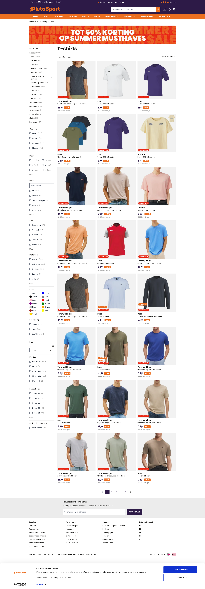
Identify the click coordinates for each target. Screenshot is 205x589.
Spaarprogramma (36, 546)
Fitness (35, 235)
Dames (47, 16)
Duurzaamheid (72, 543)
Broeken (36, 72)
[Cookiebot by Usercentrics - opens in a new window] (20, 584)
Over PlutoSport (72, 525)
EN (140, 539)
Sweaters (37, 94)
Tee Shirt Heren (103, 315)
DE (140, 536)
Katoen (35, 259)
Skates (33, 118)
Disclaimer (62, 554)
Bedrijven (106, 529)
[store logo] (44, 9)
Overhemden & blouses (42, 77)
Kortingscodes (71, 536)
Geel (46, 310)
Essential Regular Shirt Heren (69, 368)
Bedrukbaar (37, 428)
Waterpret (35, 110)
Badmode (35, 106)
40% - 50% (36, 371)
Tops (34, 329)
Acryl (34, 279)
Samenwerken (72, 532)
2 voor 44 (36, 403)
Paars (34, 303)
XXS (33, 160)
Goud (34, 314)
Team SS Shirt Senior (146, 102)
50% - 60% (36, 361)
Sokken (36, 90)
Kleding (44, 22)
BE (140, 529)
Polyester (36, 264)
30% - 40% (36, 376)
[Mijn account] (164, 9)
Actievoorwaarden (36, 543)
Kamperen (35, 122)
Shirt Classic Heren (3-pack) (69, 155)
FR (140, 532)
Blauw (47, 293)
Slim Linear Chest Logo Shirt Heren (111, 474)
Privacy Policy (52, 554)
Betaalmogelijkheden (37, 536)
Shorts (35, 64)
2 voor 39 (36, 393)
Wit (33, 293)
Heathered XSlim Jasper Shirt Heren (72, 102)
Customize (179, 577)
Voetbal (35, 230)
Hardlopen (36, 225)
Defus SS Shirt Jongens (146, 155)
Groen (47, 303)
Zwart (34, 297)
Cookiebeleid (72, 554)
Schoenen (35, 102)
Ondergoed (38, 87)
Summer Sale (129, 16)
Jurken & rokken (39, 68)
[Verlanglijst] (169, 9)
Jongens (35, 143)
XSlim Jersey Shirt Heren (67, 474)
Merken (85, 16)
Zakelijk (105, 522)
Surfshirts (36, 334)
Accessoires (36, 114)
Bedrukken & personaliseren (113, 525)
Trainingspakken (39, 83)
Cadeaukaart (107, 543)
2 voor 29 (36, 408)
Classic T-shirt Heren (146, 208)
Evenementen (108, 539)
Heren (35, 16)
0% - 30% (36, 381)
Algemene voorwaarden (38, 554)
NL (140, 525)
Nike (34, 191)
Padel (34, 244)
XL (45, 170)
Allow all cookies (180, 570)
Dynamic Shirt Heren (105, 262)
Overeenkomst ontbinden (87, 554)
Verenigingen (147, 16)
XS (46, 160)
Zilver (34, 307)
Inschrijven (134, 511)
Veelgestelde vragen (37, 539)
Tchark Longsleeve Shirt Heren (149, 315)
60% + (34, 366)
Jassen (36, 98)
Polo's (35, 57)
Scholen (105, 536)
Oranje (47, 307)
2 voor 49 (36, 398)
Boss (34, 205)
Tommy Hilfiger (38, 200)
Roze (34, 300)
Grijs (46, 297)
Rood (47, 300)
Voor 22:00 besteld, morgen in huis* (46, 2)
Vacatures (70, 529)
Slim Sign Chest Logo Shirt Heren (70, 208)
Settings (39, 584)
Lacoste (35, 210)
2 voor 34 (36, 413)
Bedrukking (164, 16)
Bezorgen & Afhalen (37, 532)
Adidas (35, 195)
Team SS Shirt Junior (105, 102)
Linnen (35, 274)
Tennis (35, 239)
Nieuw (97, 16)
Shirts (52, 22)
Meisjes (35, 148)
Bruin (34, 310)
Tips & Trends (71, 539)
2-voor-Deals (111, 16)
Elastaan (35, 269)
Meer (31, 174)
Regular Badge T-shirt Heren (109, 208)
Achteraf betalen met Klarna (112, 2)
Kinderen (59, 16)
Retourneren (34, 529)
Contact (32, 525)
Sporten (73, 16)
